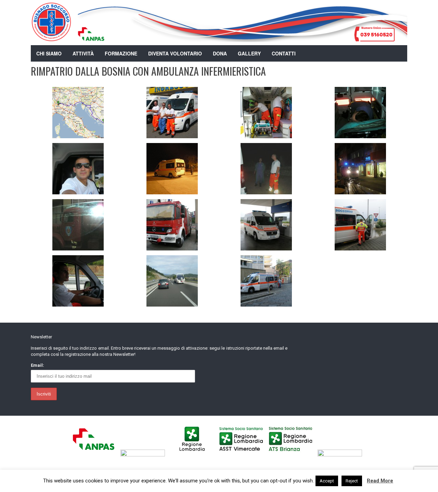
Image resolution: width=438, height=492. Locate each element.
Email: (37, 365)
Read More (380, 481)
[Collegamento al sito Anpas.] (95, 454)
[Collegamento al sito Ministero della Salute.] (342, 454)
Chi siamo (49, 53)
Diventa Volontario (175, 53)
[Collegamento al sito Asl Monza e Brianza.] (292, 454)
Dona (220, 53)
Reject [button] (352, 480)
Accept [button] (327, 480)
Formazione (121, 53)
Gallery (249, 53)
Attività (83, 53)
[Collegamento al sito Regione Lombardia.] (194, 454)
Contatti (284, 53)
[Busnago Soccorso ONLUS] (51, 37)
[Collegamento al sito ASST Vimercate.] (243, 454)
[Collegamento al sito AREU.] (144, 454)
